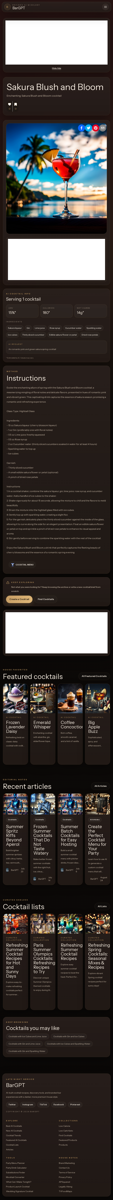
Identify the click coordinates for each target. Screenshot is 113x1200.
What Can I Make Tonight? (18, 1182)
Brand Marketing (67, 1163)
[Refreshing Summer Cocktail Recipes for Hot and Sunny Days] (15, 924)
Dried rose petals (90, 334)
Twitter (12, 1104)
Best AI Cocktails (14, 1126)
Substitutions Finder (15, 1172)
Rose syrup (55, 328)
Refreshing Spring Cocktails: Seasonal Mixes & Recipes (99, 956)
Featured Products (68, 1140)
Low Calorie (64, 1126)
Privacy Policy (65, 1177)
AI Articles (95, 820)
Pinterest (75, 1104)
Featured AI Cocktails (16, 1140)
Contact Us (64, 1167)
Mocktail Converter (15, 1177)
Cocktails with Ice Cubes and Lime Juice (28, 1036)
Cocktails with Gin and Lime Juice (24, 1043)
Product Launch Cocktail (18, 1186)
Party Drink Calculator (16, 1167)
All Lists (102, 906)
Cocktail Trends (13, 1135)
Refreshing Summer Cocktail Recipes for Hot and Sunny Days (17, 960)
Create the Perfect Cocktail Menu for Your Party (97, 840)
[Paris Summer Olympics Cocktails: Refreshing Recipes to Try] (42, 924)
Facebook (59, 1104)
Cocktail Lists (12, 1145)
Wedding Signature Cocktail (19, 1191)
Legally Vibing (65, 1186)
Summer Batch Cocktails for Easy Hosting (70, 835)
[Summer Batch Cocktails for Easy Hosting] (70, 804)
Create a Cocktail (19, 599)
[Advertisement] (56, 42)
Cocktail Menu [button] (25, 564)
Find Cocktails (46, 599)
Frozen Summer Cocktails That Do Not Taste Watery (42, 840)
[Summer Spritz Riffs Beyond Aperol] (15, 804)
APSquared (64, 1182)
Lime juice (40, 328)
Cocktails (12, 820)
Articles (9, 1149)
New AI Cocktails (14, 1130)
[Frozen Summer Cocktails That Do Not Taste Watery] (42, 804)
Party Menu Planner (15, 1163)
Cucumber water (73, 328)
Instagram (27, 1104)
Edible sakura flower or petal (63, 334)
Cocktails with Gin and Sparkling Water (27, 1051)
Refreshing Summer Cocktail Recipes (72, 951)
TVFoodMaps (65, 1191)
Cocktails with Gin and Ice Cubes (68, 1036)
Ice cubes (12, 334)
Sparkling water (94, 328)
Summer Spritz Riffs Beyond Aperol (15, 835)
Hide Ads (56, 68)
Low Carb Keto (66, 1130)
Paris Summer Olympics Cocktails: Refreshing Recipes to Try (44, 958)
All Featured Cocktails (94, 676)
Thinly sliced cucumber (33, 334)
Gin (28, 328)
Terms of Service (67, 1172)
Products (63, 1145)
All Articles (101, 786)
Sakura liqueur (15, 328)
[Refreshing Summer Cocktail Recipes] (70, 924)
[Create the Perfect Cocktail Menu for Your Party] (97, 804)
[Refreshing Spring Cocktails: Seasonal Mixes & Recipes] (97, 924)
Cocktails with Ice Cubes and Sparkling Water (68, 1043)
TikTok (43, 1104)
